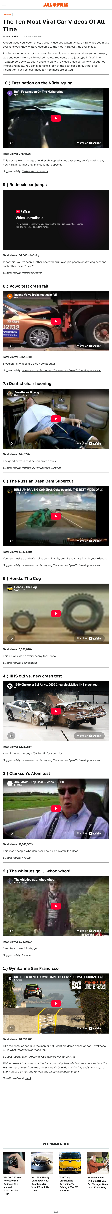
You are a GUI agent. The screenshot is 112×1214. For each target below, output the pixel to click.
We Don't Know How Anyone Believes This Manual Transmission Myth (12, 1185)
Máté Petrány (12, 36)
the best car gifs (70, 65)
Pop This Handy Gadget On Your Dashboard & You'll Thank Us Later (40, 1184)
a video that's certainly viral (77, 61)
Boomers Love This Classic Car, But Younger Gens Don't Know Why (98, 1182)
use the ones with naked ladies (33, 57)
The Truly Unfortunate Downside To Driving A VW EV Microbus (69, 1184)
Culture (7, 15)
